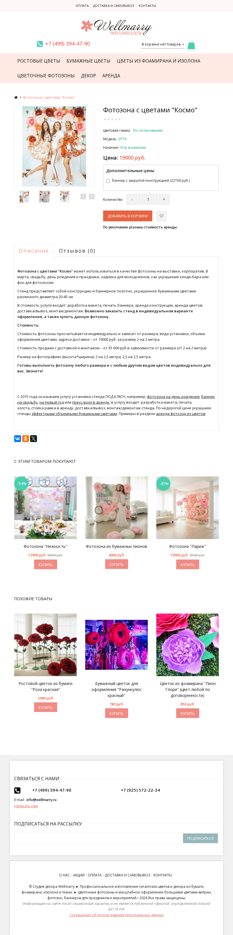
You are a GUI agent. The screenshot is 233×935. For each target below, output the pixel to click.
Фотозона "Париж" (187, 546)
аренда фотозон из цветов (180, 413)
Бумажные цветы (88, 61)
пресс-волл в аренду (90, 402)
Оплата (82, 5)
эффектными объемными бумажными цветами (74, 413)
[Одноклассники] (25, 438)
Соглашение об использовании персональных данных (117, 915)
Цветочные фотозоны (46, 76)
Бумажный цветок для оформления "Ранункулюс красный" (116, 689)
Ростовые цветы (38, 61)
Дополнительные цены (130, 170)
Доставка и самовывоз (113, 5)
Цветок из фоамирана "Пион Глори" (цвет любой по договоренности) (188, 689)
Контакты (147, 5)
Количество (113, 199)
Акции (79, 875)
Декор (88, 76)
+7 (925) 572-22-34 (140, 790)
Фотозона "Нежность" (45, 546)
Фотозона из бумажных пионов (116, 546)
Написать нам (26, 806)
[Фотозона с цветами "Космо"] (54, 146)
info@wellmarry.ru (41, 799)
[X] (33, 438)
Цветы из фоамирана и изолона (158, 61)
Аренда (111, 76)
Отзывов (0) (77, 250)
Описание (34, 250)
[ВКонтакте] (17, 438)
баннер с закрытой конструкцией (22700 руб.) (151, 180)
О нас (64, 875)
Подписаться (200, 838)
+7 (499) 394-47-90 (67, 43)
